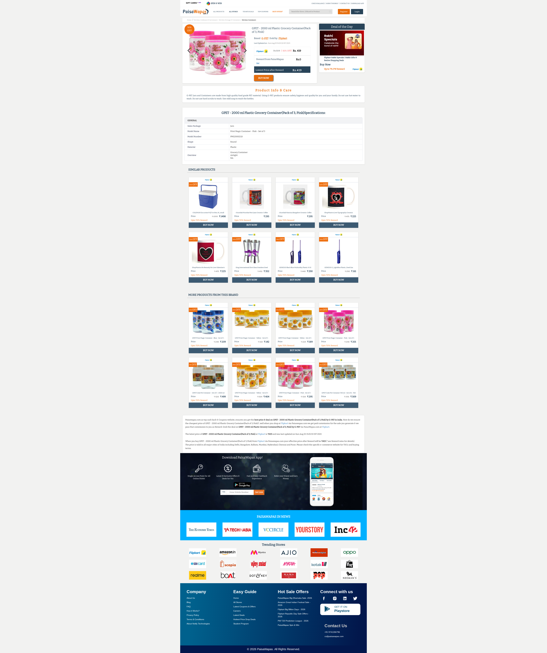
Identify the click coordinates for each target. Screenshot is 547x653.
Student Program (241, 624)
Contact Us (335, 625)
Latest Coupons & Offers (244, 606)
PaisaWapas (265, 649)
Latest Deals (239, 615)
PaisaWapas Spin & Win (288, 625)
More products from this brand (213, 295)
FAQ (189, 606)
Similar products (201, 169)
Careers (237, 611)
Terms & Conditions (195, 619)
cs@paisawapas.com (334, 636)
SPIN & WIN (216, 3)
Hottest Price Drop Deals (244, 619)
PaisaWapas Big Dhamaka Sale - (295, 598)
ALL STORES (233, 12)
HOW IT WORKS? (332, 3)
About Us (191, 598)
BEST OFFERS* (278, 12)
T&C (258, 63)
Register (344, 11)
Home (236, 598)
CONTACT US (345, 3)
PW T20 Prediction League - (293, 621)
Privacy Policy (193, 615)
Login (357, 11)
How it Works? (193, 611)
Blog (189, 602)
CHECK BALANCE (318, 3)
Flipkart (283, 38)
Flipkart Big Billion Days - (291, 609)
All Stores (237, 602)
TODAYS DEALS (248, 12)
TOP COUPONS (263, 12)
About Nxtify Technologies (198, 624)
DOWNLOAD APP (357, 3)
